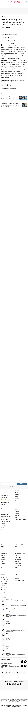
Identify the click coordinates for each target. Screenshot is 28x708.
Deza (16, 503)
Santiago (17, 515)
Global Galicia (18, 549)
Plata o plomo (18, 557)
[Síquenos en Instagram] (9, 672)
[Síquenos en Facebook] (2, 672)
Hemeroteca (4, 497)
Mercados (17, 571)
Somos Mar (3, 567)
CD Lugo (3, 585)
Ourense (17, 511)
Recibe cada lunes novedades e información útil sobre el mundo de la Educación (16, 615)
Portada (3, 544)
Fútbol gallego (4, 592)
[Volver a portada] (14, 2)
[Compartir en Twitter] (11, 37)
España (3, 551)
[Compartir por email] (6, 37)
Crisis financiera (7, 81)
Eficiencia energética (6, 537)
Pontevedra (17, 513)
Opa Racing (4, 583)
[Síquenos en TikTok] (20, 672)
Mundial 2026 (4, 577)
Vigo (16, 517)
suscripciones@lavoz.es (14, 687)
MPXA (11, 694)
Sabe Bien (17, 546)
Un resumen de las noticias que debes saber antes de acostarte (16, 605)
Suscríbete (3, 499)
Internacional (4, 553)
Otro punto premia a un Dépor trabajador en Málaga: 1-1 (8, 97)
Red (16, 555)
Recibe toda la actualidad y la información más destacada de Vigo (15, 649)
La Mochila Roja (19, 565)
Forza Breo (3, 590)
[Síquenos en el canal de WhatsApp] (24, 672)
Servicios (3, 523)
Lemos (16, 507)
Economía (3, 549)
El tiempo (3, 574)
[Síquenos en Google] (2, 676)
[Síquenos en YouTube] (17, 672)
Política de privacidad (10, 705)
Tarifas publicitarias (5, 521)
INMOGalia (3, 527)
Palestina (16, 80)
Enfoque (17, 561)
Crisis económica (10, 80)
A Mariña (17, 494)
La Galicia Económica (6, 572)
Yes (16, 576)
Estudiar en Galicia (19, 551)
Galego (16, 486)
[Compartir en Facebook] (8, 37)
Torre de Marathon (5, 579)
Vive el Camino (18, 563)
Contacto (3, 532)
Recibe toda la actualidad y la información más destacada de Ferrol (15, 639)
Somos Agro (4, 565)
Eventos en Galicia (5, 529)
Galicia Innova (18, 567)
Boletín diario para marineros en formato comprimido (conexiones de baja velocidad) (14, 624)
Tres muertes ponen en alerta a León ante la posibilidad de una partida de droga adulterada (10, 105)
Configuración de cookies (16, 706)
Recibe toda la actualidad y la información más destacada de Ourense (15, 654)
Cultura (2, 561)
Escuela (17, 578)
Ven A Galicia (18, 559)
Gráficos (3, 563)
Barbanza (17, 498)
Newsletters (3, 506)
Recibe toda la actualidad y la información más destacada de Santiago (15, 645)
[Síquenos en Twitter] (6, 672)
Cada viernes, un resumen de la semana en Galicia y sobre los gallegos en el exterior (16, 630)
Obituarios (3, 570)
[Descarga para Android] (25, 661)
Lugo (16, 509)
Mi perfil (3, 504)
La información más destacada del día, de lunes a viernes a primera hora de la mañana (15, 600)
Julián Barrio (13, 81)
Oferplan (3, 525)
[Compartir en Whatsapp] (3, 37)
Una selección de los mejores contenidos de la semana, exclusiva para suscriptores (15, 610)
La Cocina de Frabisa (20, 553)
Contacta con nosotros (6, 516)
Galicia (2, 546)
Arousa (16, 496)
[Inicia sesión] (26, 2)
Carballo (17, 500)
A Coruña (17, 492)
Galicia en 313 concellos (20, 519)
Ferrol (16, 505)
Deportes (3, 557)
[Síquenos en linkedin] (13, 672)
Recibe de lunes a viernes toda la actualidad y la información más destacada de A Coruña (15, 635)
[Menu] (2, 2)
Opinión (3, 555)
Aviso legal (3, 705)
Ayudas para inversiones (6, 539)
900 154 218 (14, 684)
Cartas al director (5, 514)
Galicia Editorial (15, 694)
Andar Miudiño (4, 587)
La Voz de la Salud (19, 544)
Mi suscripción (4, 493)
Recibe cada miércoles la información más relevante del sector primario (16, 620)
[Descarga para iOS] (22, 661)
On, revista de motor (19, 580)
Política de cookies (18, 705)
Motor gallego (4, 594)
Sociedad (3, 559)
